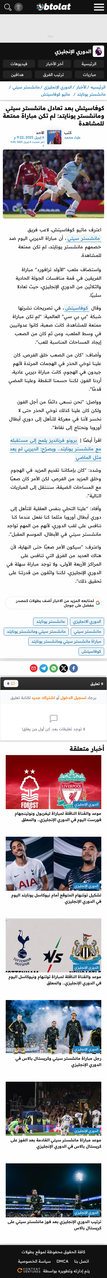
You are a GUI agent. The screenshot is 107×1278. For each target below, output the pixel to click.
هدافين (17, 74)
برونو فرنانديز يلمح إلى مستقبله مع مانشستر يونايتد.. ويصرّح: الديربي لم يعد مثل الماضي (55, 448)
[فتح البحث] (8, 7)
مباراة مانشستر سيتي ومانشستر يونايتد (66, 641)
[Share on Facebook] (73, 668)
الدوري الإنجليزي (86, 804)
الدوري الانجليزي (87, 621)
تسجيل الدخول (73, 697)
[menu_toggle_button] (99, 7)
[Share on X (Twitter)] (63, 668)
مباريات (89, 74)
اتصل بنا (81, 1261)
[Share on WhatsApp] (53, 668)
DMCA (62, 1261)
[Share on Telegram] (43, 668)
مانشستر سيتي (84, 238)
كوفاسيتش (76, 308)
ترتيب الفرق (53, 74)
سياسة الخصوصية (34, 1261)
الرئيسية (89, 63)
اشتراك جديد (43, 697)
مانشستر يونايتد (50, 621)
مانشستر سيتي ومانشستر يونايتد (36, 631)
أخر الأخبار (54, 63)
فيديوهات (19, 63)
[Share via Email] (33, 668)
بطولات (28, 1251)
